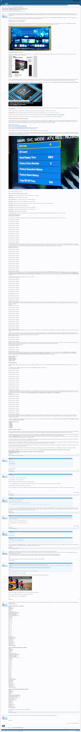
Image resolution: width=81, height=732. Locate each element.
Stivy (12, 712)
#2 (78, 469)
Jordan (15, 455)
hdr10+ (8, 11)
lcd (10, 11)
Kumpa (10, 548)
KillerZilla (14, 455)
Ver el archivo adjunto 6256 (12, 461)
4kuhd (5, 11)
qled (19, 11)
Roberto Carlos (10, 455)
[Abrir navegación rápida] (78, 727)
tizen (24, 11)
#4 (78, 511)
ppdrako (3, 476)
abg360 (3, 500)
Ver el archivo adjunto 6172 (12, 463)
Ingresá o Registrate (76, 0)
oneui (17, 11)
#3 (78, 493)
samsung (22, 11)
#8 (78, 599)
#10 (78, 720)
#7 (78, 560)
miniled (14, 11)
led (12, 11)
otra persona (18, 455)
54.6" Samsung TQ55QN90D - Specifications (53, 112)
